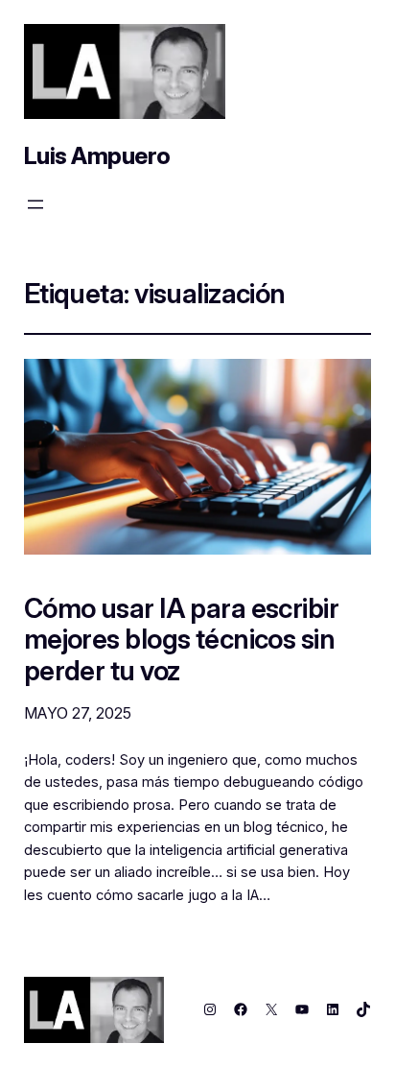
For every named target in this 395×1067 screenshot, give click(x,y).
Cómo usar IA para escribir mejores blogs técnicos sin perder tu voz (181, 639)
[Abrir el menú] (35, 204)
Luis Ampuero (97, 155)
